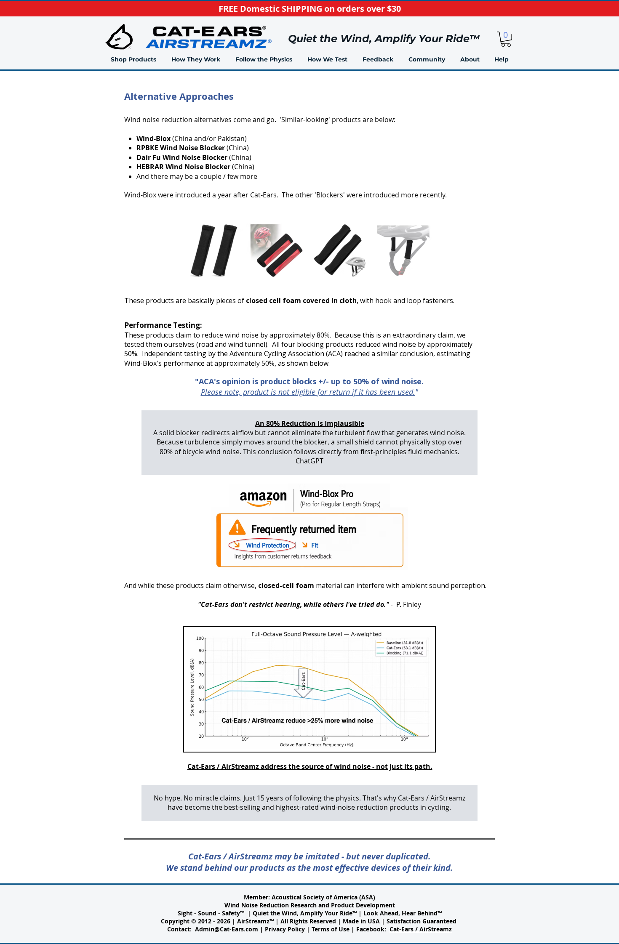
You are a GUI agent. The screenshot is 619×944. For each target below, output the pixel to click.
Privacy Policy (285, 929)
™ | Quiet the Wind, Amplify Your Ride (296, 913)
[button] (196, 59)
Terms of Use (331, 929)
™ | (357, 913)
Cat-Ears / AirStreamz (421, 929)
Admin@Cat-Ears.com (226, 929)
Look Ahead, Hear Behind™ (402, 913)
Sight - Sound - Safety (209, 913)
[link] (506, 39)
